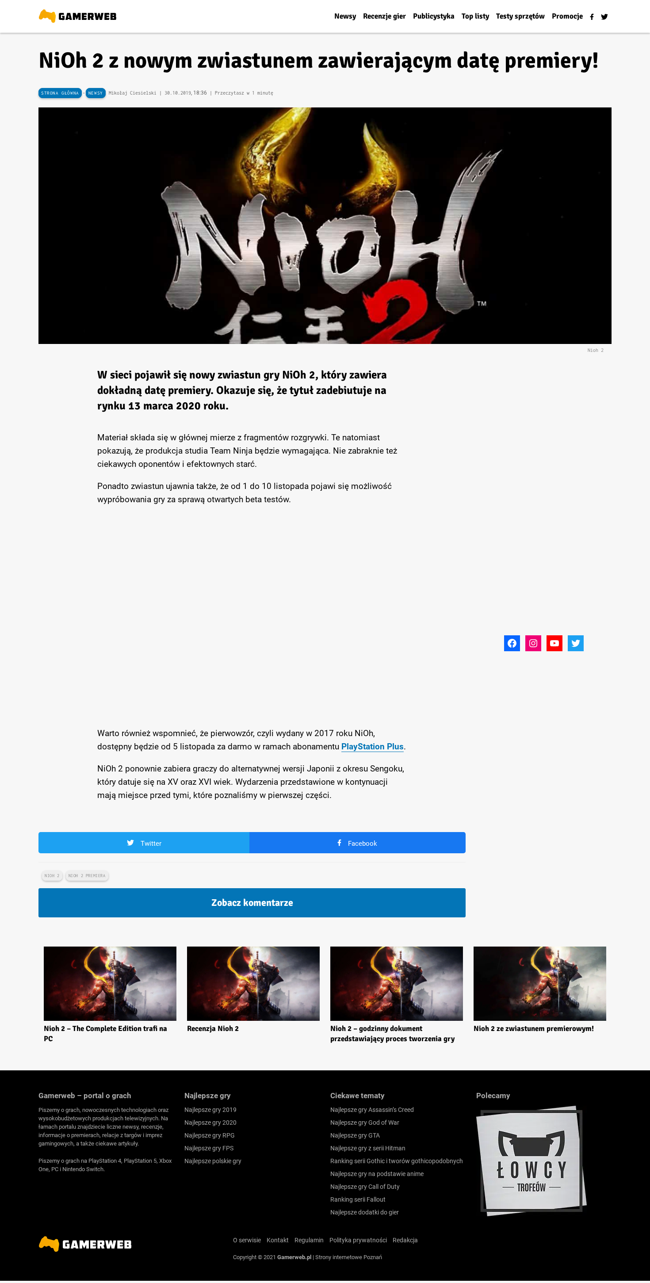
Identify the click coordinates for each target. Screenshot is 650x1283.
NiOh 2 (52, 875)
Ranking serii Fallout (358, 1199)
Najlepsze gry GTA (355, 1135)
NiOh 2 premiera (87, 875)
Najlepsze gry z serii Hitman (367, 1148)
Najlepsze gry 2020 (210, 1122)
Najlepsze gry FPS (208, 1148)
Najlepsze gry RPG (209, 1135)
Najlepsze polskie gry (212, 1161)
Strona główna (60, 93)
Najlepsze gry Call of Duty (365, 1186)
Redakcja (405, 1240)
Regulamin (309, 1240)
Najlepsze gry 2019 (210, 1109)
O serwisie (247, 1240)
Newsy (95, 93)
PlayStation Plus (372, 746)
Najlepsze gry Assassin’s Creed (372, 1109)
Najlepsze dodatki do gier (364, 1212)
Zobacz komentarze (252, 903)
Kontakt (278, 1240)
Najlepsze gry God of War (364, 1122)
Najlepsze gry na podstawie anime (377, 1173)
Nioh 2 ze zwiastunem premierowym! (534, 1028)
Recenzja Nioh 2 (213, 1028)
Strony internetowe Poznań (348, 1257)
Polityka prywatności (358, 1240)
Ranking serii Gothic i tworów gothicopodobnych (396, 1161)
